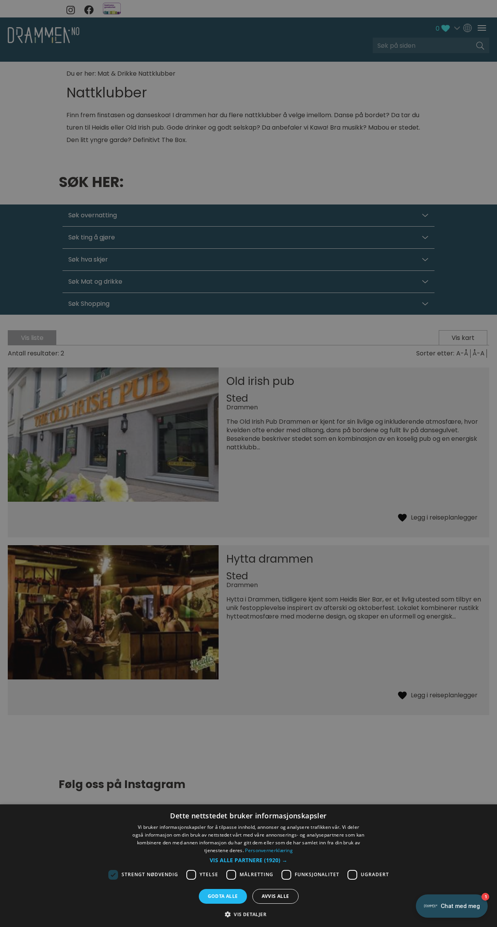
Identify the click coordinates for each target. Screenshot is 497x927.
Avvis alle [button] (275, 896)
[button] (248, 860)
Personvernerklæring (269, 850)
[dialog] (248, 865)
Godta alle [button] (223, 896)
